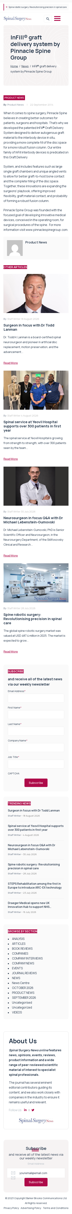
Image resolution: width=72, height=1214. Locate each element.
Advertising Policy (31, 1208)
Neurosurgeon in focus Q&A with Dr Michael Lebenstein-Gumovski (31, 847)
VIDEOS (17, 1012)
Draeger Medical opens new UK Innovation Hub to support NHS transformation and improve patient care (35, 907)
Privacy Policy (11, 1208)
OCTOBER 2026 (22, 988)
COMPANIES (20, 953)
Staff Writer (14, 815)
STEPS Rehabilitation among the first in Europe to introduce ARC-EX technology (35, 885)
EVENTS (17, 968)
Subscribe (36, 783)
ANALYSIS (18, 939)
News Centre (21, 983)
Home (14, 66)
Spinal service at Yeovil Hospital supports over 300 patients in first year (36, 828)
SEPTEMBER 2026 (24, 998)
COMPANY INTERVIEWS (27, 958)
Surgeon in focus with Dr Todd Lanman (34, 810)
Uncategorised (22, 1002)
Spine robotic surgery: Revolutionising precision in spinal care (34, 866)
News (25, 66)
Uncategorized (22, 1007)
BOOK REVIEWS (22, 949)
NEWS (16, 978)
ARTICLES (19, 944)
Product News (15, 104)
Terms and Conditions (56, 1208)
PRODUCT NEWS (14, 97)
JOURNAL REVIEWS (24, 973)
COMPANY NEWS (23, 963)
